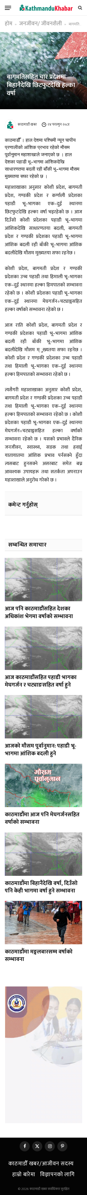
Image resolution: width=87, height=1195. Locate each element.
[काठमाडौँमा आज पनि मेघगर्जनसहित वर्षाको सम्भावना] (43, 785)
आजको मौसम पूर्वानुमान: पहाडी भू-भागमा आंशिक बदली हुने (40, 749)
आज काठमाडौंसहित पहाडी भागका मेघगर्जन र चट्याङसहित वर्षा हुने (41, 681)
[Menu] (8, 7)
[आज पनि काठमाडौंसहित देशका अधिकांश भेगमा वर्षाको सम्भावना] (43, 579)
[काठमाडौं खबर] (45, 8)
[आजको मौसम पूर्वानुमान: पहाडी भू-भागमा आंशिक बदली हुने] (43, 716)
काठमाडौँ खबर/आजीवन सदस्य (40, 1163)
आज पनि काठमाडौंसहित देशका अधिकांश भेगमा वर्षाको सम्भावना (39, 612)
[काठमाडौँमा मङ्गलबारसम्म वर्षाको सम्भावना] (43, 922)
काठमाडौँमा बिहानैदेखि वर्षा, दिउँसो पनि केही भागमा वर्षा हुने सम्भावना (41, 887)
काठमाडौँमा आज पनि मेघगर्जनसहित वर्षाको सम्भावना (42, 818)
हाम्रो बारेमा (23, 1174)
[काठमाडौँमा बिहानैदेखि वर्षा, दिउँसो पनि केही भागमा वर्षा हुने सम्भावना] (43, 854)
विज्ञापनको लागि (57, 1174)
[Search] (79, 7)
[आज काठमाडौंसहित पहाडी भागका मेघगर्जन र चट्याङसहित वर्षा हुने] (43, 648)
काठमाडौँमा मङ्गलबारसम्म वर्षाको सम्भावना (38, 955)
